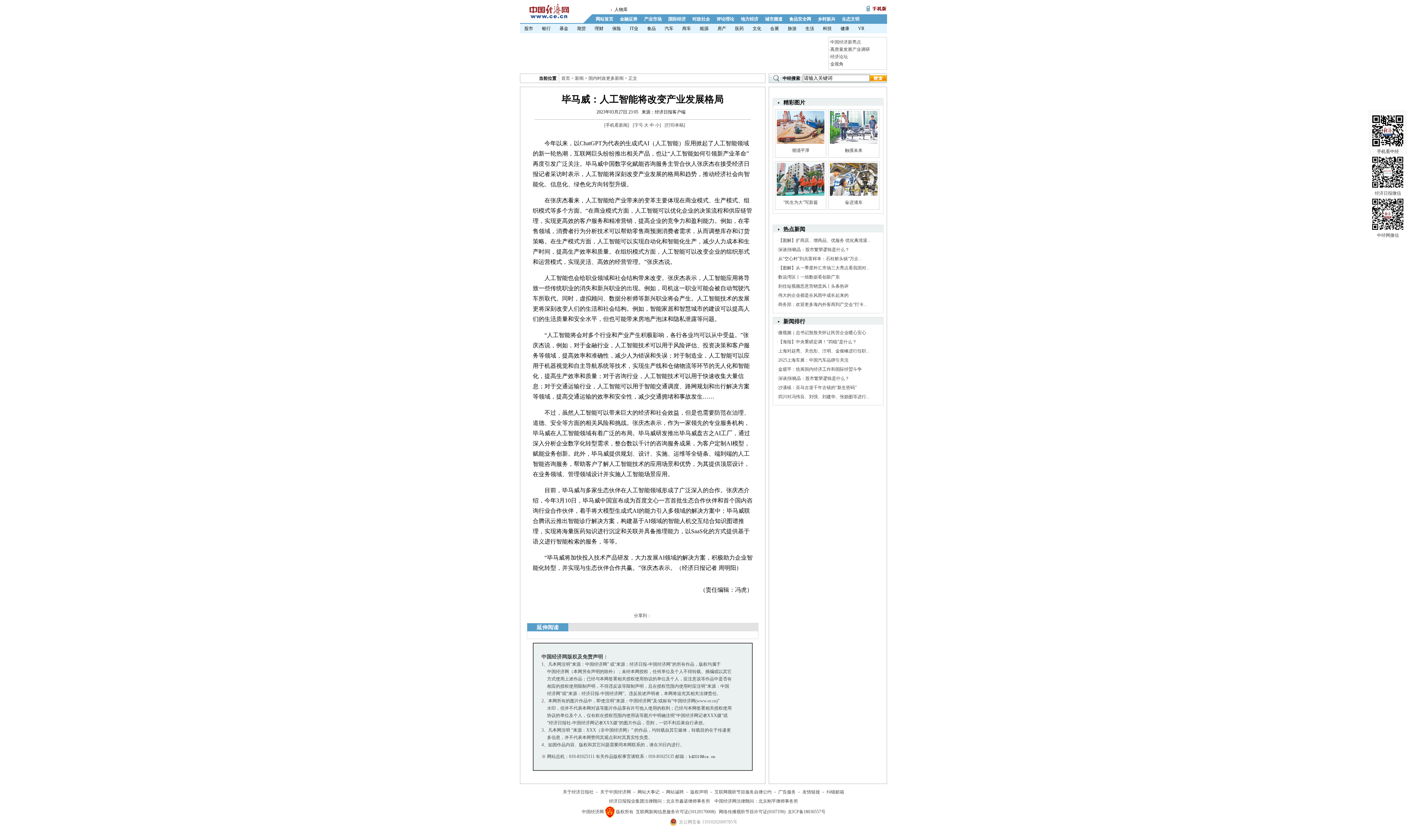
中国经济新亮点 (845, 42)
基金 (564, 28)
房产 (721, 28)
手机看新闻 (617, 125)
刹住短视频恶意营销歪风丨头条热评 (813, 286)
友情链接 (811, 792)
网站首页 (604, 19)
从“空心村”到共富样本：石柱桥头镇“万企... (820, 258)
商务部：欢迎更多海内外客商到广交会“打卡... (822, 304)
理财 (599, 28)
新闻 (579, 78)
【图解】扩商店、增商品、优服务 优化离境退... (824, 240)
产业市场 (653, 19)
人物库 (621, 9)
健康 (845, 28)
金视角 (836, 64)
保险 (616, 28)
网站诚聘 (675, 792)
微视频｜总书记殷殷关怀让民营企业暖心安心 (822, 332)
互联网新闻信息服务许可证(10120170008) (676, 811)
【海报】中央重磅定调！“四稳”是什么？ (817, 341)
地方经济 (749, 19)
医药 (739, 28)
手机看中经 (1388, 151)
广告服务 (787, 792)
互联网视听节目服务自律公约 (743, 792)
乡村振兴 (826, 19)
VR (861, 28)
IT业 (634, 28)
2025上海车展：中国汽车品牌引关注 (813, 360)
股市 (528, 28)
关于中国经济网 (615, 792)
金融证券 (629, 19)
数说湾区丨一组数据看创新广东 (809, 277)
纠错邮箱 (835, 792)
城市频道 (774, 19)
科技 (827, 28)
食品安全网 (800, 19)
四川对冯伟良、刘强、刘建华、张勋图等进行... (823, 396)
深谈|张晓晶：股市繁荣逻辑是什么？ (813, 249)
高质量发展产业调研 (850, 49)
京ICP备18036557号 (807, 811)
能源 (704, 28)
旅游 (792, 28)
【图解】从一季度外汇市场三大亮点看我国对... (823, 267)
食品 (651, 28)
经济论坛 (839, 56)
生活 (809, 28)
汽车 (669, 28)
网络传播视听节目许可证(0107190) (752, 811)
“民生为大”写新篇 (800, 202)
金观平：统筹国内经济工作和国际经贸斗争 (820, 369)
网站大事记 (649, 792)
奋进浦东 (854, 202)
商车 (686, 28)
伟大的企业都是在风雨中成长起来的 (813, 295)
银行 (546, 28)
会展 (774, 28)
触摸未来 (854, 150)
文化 (757, 28)
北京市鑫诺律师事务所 (688, 801)
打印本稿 (675, 125)
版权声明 (699, 792)
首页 (565, 78)
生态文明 (851, 19)
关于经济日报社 (578, 792)
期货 (581, 28)
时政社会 (701, 19)
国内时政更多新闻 (606, 78)
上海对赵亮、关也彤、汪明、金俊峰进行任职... (823, 351)
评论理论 (725, 19)
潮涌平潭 (800, 150)
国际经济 (677, 19)
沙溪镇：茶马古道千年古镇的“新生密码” (817, 387)
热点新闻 (794, 229)
